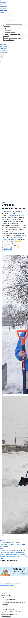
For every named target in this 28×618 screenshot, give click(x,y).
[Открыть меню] (1, 56)
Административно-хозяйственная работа (13, 24)
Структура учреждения (10, 20)
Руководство (7, 22)
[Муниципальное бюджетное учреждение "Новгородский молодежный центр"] (3, 6)
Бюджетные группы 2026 (10, 32)
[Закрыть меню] (0, 592)
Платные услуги (8, 30)
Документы (6, 26)
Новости (5, 14)
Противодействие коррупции (12, 38)
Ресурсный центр (8, 40)
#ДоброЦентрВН (7, 249)
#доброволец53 (6, 251)
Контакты (6, 36)
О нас (6, 17)
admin (7, 211)
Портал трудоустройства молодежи (12, 34)
